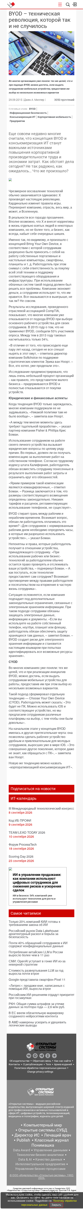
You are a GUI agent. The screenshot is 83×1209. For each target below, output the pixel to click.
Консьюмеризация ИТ (23, 116)
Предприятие (17, 121)
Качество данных (48, 1159)
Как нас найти (62, 1060)
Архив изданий (63, 1064)
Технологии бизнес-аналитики (40, 1155)
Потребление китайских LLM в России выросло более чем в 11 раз (36, 953)
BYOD (32, 108)
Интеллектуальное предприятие (40, 1164)
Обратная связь (42, 1060)
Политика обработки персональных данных (40, 1068)
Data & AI (25, 1159)
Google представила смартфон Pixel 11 (37, 979)
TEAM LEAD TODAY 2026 (27, 832)
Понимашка (42, 1145)
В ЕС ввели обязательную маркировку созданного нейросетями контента (36, 1014)
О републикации (33, 1064)
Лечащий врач (57, 1135)
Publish (23, 1140)
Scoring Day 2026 (21, 856)
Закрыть (56, 1204)
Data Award (21, 1150)
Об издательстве (19, 1060)
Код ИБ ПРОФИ (20, 820)
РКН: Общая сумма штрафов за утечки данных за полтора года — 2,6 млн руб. (37, 1005)
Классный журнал (52, 1140)
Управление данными (51, 1150)
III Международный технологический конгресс (41, 808)
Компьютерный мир (43, 1125)
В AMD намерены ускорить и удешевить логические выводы (37, 1023)
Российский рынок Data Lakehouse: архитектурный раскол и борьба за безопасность (34, 933)
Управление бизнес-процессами (40, 1169)
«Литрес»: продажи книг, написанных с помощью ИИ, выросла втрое (37, 987)
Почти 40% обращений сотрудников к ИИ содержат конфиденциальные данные (38, 944)
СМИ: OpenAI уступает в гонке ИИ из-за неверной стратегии (37, 962)
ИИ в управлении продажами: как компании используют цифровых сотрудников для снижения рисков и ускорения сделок (37, 882)
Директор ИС (27, 1135)
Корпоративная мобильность (54, 116)
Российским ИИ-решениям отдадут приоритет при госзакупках (41, 996)
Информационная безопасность (28, 112)
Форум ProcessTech (23, 844)
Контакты (14, 1064)
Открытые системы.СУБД (42, 1130)
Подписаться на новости (33, 788)
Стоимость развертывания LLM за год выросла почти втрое (36, 972)
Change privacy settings (40, 1071)
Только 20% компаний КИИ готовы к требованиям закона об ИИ (34, 923)
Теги (48, 1064)
